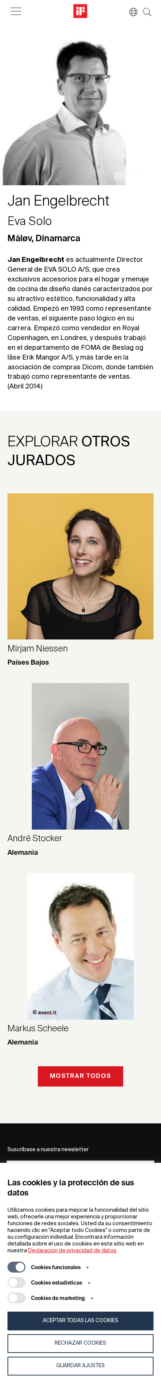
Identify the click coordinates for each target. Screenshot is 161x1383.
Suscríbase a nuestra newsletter (48, 1149)
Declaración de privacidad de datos (72, 1250)
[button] (129, 12)
